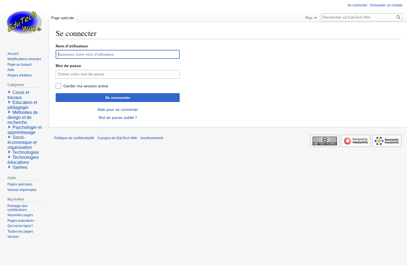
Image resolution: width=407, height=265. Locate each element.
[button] (311, 16)
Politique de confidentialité (74, 138)
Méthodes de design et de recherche (22, 117)
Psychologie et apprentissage (24, 130)
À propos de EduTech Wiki (117, 138)
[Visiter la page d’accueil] (24, 22)
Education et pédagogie (22, 105)
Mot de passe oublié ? (118, 117)
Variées (19, 167)
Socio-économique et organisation (22, 142)
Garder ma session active (85, 86)
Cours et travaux (18, 95)
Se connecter (117, 97)
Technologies (25, 152)
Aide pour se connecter (117, 109)
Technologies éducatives (23, 160)
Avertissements (151, 138)
